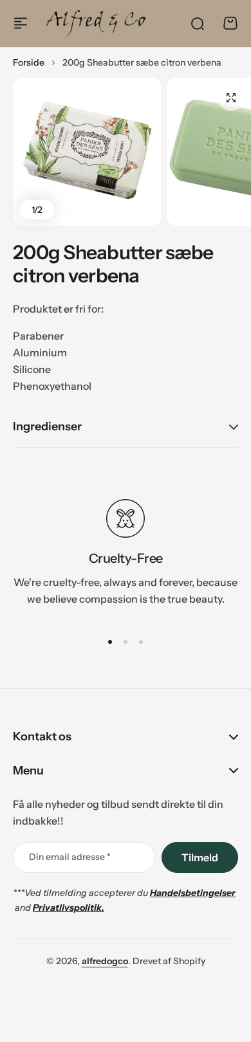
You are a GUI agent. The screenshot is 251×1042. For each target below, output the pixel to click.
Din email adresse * (70, 857)
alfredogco (105, 961)
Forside (28, 62)
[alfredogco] (96, 23)
